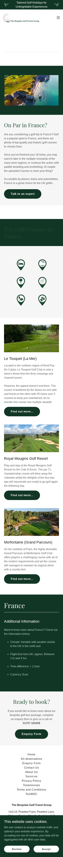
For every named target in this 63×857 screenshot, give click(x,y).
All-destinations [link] (31, 758)
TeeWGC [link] (31, 794)
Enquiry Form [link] (31, 763)
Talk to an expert (23, 193)
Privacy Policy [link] (31, 780)
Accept (46, 849)
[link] (21, 17)
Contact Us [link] (31, 767)
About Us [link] (31, 772)
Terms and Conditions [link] (31, 789)
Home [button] (31, 754)
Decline (17, 849)
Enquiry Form (31, 734)
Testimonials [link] (31, 785)
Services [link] (31, 776)
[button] (58, 17)
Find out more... (22, 411)
